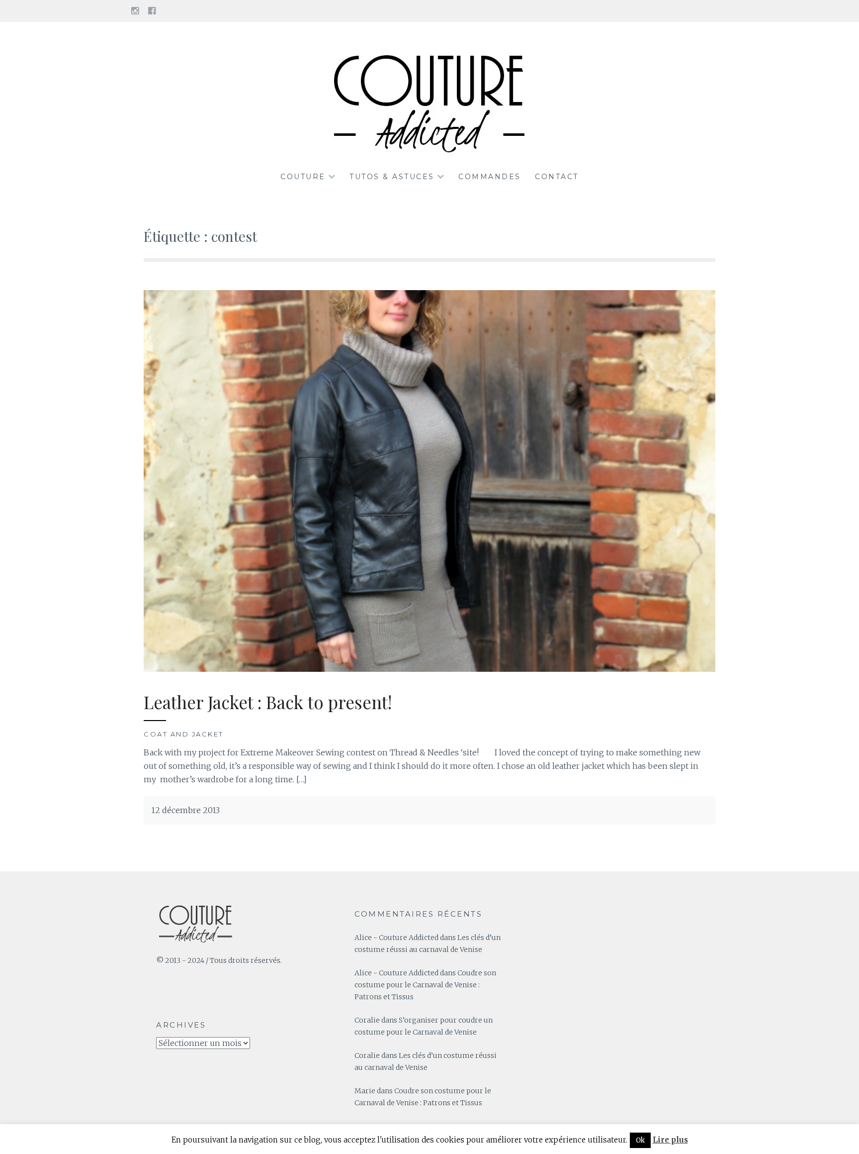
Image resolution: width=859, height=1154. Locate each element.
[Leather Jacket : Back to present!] (429, 669)
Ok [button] (640, 1140)
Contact (557, 176)
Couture (303, 176)
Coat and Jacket (184, 734)
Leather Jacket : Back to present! (268, 702)
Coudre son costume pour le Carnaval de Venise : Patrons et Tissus (425, 984)
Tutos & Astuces (391, 176)
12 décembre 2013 (185, 810)
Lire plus (670, 1140)
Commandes (489, 176)
